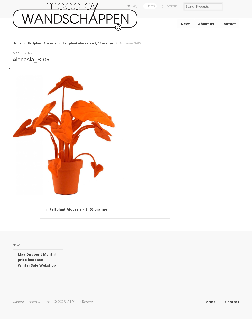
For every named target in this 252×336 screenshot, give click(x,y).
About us (206, 23)
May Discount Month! (37, 254)
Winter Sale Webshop (37, 265)
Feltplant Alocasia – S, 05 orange (88, 43)
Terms (209, 301)
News (186, 23)
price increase (30, 259)
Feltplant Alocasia (42, 43)
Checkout (171, 6)
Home (17, 43)
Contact (228, 23)
